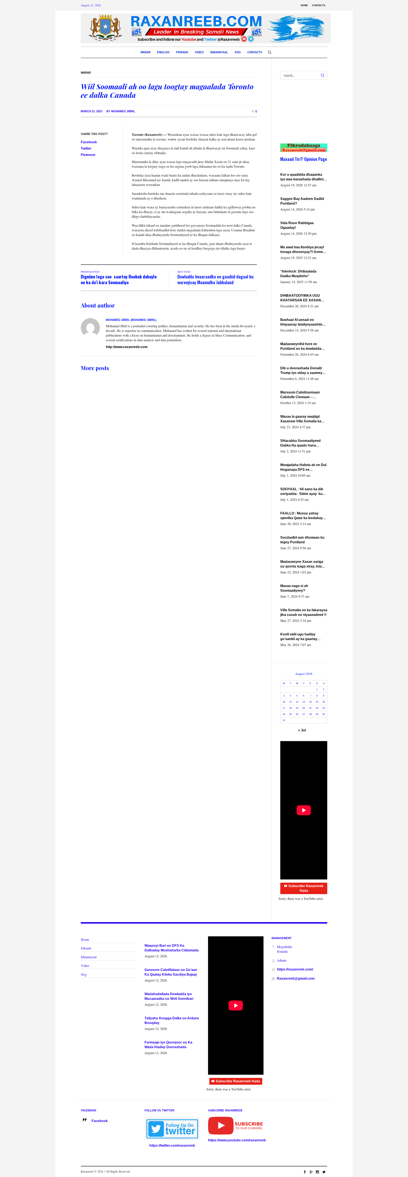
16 (323, 702)
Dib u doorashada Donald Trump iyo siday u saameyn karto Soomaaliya (302, 370)
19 (297, 708)
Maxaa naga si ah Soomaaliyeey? (294, 588)
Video (85, 965)
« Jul (302, 730)
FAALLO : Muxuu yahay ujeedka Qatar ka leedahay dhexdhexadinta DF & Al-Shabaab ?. (301, 515)
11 (290, 702)
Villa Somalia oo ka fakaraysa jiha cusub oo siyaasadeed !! (303, 612)
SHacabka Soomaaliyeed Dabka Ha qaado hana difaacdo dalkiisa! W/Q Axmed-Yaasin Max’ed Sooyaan (300, 443)
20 (303, 708)
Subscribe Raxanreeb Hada (305, 888)
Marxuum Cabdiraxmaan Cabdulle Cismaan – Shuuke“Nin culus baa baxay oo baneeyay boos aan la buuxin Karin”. (303, 394)
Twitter (86, 148)
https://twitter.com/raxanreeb (172, 1145)
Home (85, 939)
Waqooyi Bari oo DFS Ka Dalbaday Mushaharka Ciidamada (171, 948)
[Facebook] (304, 1171)
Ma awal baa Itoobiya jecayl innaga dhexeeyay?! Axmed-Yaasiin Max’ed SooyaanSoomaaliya (303, 249)
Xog (84, 974)
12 (297, 702)
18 (290, 708)
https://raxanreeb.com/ (295, 969)
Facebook (89, 142)
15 (317, 702)
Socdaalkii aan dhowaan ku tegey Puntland (302, 540)
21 (310, 708)
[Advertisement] (301, 115)
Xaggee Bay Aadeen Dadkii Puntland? (302, 201)
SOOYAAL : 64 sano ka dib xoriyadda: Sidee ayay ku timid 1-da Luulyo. (301, 491)
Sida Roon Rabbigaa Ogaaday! (297, 225)
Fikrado (86, 948)
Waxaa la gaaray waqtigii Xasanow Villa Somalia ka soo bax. (300, 419)
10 (284, 702)
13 (303, 702)
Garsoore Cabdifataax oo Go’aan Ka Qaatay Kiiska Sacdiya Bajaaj (170, 972)
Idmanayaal (88, 957)
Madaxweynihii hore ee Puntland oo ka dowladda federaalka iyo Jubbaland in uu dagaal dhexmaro (302, 346)
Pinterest (88, 155)
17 (284, 708)
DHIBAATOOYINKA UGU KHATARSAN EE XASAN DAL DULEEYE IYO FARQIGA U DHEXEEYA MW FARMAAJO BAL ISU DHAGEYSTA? (303, 298)
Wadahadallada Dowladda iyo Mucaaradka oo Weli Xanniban (168, 996)
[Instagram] (317, 1171)
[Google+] (311, 1171)
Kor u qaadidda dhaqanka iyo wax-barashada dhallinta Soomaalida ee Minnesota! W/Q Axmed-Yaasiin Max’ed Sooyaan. (302, 177)
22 (317, 708)
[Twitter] (323, 1171)
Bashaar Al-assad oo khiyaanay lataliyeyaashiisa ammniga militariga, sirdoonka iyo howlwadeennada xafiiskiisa (302, 322)
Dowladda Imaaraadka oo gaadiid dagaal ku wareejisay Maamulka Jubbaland (215, 279)
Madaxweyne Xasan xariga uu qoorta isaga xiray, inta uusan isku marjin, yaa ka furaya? (301, 564)
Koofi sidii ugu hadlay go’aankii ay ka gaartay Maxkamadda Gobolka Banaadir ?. (298, 636)
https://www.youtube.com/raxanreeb (237, 1140)
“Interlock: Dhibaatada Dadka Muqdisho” (298, 274)
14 (310, 702)
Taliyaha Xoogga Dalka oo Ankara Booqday (171, 1020)
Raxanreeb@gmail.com (295, 978)
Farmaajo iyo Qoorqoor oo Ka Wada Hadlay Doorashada (168, 1045)
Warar (86, 72)
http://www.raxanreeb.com (126, 347)
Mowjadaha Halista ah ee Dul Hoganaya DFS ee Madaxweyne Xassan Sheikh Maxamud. (303, 467)
